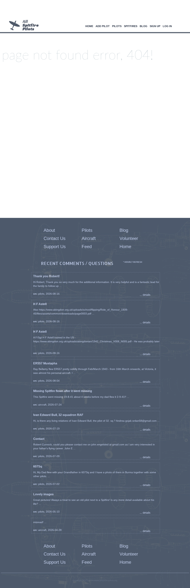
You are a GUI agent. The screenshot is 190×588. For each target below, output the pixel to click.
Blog (143, 26)
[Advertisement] (94, 10)
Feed (87, 246)
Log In (167, 26)
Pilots (117, 26)
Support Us (55, 246)
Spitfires (130, 26)
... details (145, 294)
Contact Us (54, 238)
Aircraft (89, 238)
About (49, 230)
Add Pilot (103, 26)
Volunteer (128, 238)
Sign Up (155, 26)
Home (89, 26)
